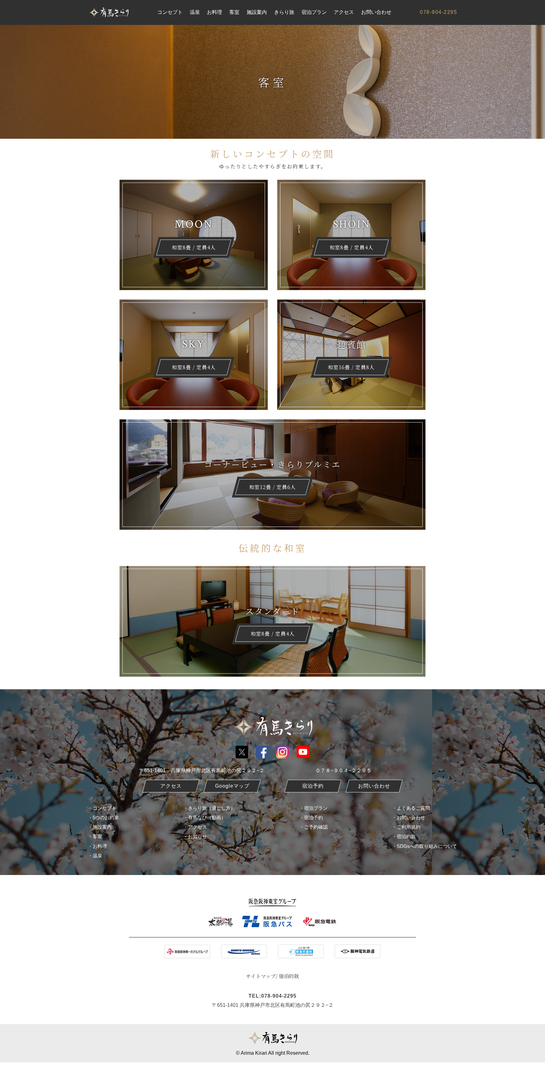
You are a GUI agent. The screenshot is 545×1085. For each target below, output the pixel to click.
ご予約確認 (316, 827)
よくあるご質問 (413, 808)
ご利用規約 (408, 827)
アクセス (344, 12)
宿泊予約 (313, 817)
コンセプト (170, 12)
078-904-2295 (438, 12)
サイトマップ (261, 976)
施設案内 (257, 12)
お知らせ (197, 836)
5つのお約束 (106, 817)
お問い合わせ (376, 12)
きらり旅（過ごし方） (211, 808)
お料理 (214, 12)
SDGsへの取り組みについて (427, 846)
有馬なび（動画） (207, 817)
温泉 (195, 12)
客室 (234, 12)
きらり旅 (284, 12)
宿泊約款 (406, 836)
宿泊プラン (314, 12)
